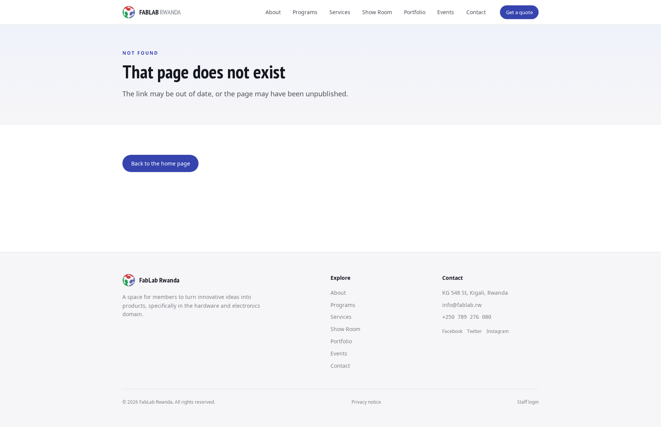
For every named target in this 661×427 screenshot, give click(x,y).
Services (339, 12)
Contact (476, 12)
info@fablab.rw (462, 304)
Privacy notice (366, 402)
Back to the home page (160, 163)
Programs (305, 12)
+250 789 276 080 (466, 317)
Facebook (452, 331)
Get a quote (519, 12)
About (273, 12)
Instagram (498, 331)
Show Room (377, 12)
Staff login (528, 402)
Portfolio (414, 12)
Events (445, 12)
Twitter (474, 331)
